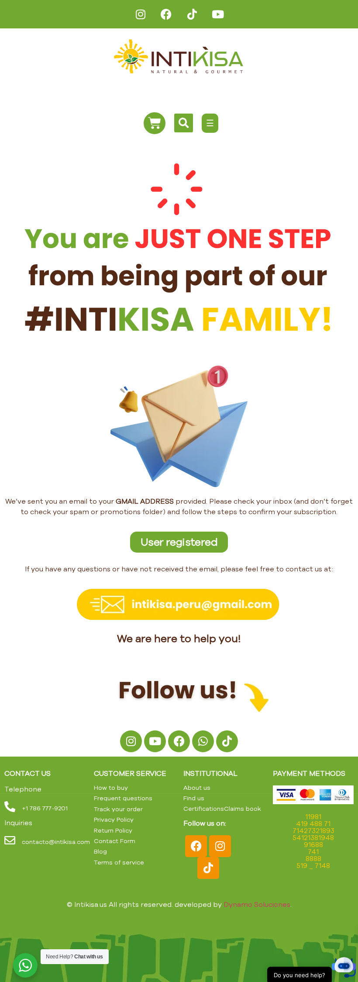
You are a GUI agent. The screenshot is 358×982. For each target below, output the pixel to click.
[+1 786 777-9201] (9, 806)
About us (196, 787)
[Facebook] (166, 14)
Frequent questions (123, 798)
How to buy (111, 787)
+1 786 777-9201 (45, 808)
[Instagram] (140, 14)
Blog (100, 851)
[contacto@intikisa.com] (9, 840)
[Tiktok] (192, 14)
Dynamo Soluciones (257, 904)
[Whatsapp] (203, 741)
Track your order (118, 809)
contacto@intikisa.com (56, 841)
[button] (333, 955)
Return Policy (113, 830)
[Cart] (154, 123)
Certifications (203, 808)
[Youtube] (217, 14)
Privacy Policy (114, 819)
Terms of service (119, 862)
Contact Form (114, 840)
